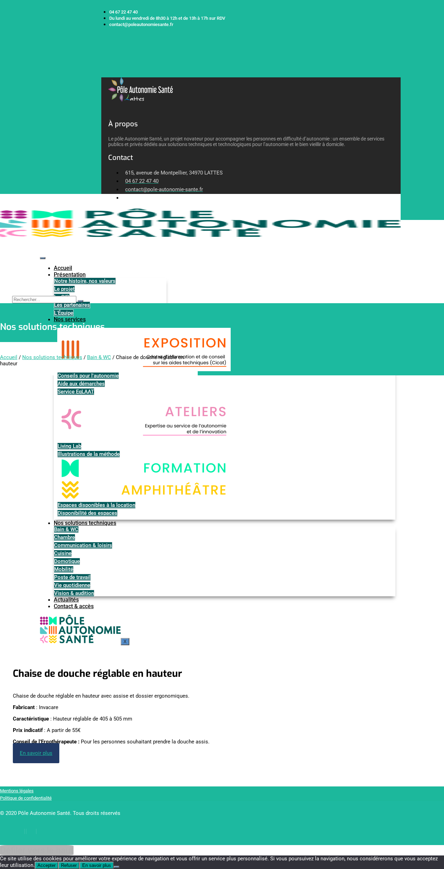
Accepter (46, 865)
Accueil (63, 268)
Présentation (70, 274)
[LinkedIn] (31, 831)
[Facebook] (20, 831)
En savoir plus (96, 865)
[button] (103, 73)
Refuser (69, 865)
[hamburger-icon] (42, 258)
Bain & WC (99, 357)
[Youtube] (43, 831)
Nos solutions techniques (52, 357)
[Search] (80, 301)
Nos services (70, 319)
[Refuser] (116, 867)
